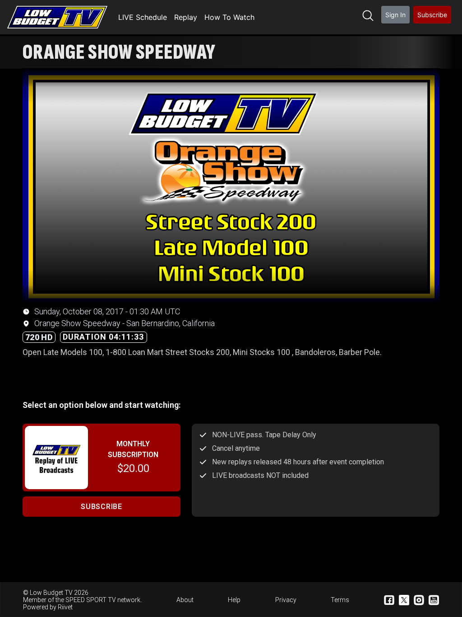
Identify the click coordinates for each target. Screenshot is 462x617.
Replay (185, 17)
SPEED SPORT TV (90, 599)
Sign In (395, 15)
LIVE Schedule (142, 17)
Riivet (65, 607)
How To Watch (229, 17)
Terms (340, 599)
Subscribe (432, 15)
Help (234, 599)
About (185, 599)
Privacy (285, 599)
